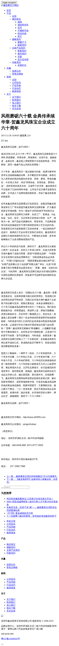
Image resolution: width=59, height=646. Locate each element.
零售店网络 (17, 74)
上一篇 (32, 476)
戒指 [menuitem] (20, 22)
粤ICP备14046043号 (10, 638)
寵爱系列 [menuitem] (22, 45)
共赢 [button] (9, 68)
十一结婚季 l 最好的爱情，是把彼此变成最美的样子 (32, 516)
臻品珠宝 (11, 544)
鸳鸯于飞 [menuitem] (22, 42)
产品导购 (16, 85)
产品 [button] (9, 13)
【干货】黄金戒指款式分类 (20, 513)
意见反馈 (16, 108)
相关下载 (16, 105)
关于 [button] (9, 94)
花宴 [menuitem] (20, 56)
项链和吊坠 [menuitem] (23, 25)
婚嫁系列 (11, 547)
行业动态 (16, 88)
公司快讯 (16, 82)
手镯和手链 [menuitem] (23, 30)
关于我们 (16, 97)
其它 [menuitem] (20, 36)
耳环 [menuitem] (20, 28)
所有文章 (11, 521)
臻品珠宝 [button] (16, 19)
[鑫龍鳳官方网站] (29, 5)
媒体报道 (16, 91)
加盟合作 (16, 71)
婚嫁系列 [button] (16, 39)
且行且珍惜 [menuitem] (23, 59)
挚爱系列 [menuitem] (22, 51)
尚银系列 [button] (16, 62)
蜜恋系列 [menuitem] (22, 54)
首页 (9, 10)
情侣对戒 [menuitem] (22, 33)
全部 (14, 16)
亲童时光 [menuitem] (22, 65)
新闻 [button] (9, 77)
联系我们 (16, 100)
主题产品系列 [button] (18, 48)
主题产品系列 (13, 550)
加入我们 (16, 103)
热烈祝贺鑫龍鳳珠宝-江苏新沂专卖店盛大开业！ (30, 499)
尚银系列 (11, 553)
